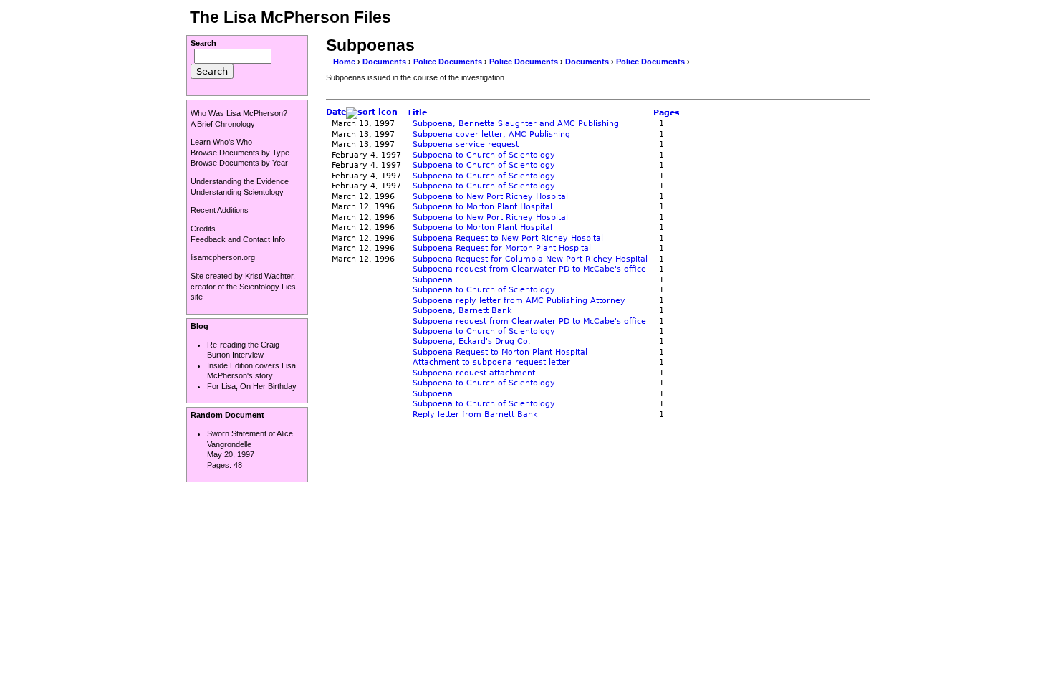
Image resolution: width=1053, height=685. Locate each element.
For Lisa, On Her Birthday (252, 386)
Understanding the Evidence (240, 181)
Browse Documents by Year (239, 162)
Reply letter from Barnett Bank (475, 414)
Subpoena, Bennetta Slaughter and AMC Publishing (516, 123)
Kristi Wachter (269, 276)
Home (344, 61)
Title (417, 113)
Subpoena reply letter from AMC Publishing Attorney (519, 300)
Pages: (220, 465)
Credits (203, 228)
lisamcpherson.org (223, 257)
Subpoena (433, 279)
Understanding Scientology (237, 192)
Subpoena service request (466, 144)
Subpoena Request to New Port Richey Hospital (508, 238)
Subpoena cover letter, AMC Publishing (491, 134)
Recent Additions (220, 210)
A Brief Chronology (223, 124)
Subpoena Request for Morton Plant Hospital (502, 248)
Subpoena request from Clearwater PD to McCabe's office (529, 269)
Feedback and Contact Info (238, 239)
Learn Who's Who (221, 142)
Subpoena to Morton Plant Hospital (482, 206)
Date (336, 112)
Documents (384, 61)
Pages (666, 113)
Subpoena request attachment (474, 373)
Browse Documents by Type (240, 152)
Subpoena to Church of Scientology (484, 155)
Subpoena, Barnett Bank (462, 310)
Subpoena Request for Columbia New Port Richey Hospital (530, 259)
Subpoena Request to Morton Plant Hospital (500, 352)
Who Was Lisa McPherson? (239, 113)
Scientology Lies (267, 286)
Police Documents (447, 61)
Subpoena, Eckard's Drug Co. (472, 341)
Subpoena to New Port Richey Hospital (490, 196)
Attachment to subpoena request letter (491, 362)
